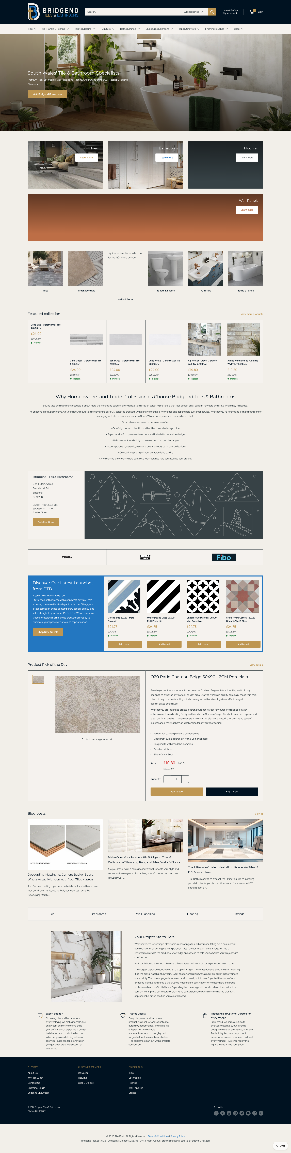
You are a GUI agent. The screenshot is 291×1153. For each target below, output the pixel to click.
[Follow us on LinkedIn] (261, 1113)
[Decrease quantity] (167, 779)
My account (230, 13)
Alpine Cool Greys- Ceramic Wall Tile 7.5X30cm (202, 362)
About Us (33, 1072)
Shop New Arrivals (48, 632)
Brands (239, 914)
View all (259, 813)
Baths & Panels (128, 28)
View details (257, 664)
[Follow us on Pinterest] (241, 1113)
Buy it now (232, 791)
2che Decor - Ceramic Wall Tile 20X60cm (86, 362)
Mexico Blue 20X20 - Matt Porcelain (121, 619)
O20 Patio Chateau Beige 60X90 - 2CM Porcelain (199, 676)
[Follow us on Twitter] (222, 1113)
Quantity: (156, 779)
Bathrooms (98, 914)
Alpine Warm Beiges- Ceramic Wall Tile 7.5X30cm (243, 362)
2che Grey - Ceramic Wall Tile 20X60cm (125, 362)
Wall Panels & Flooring (53, 28)
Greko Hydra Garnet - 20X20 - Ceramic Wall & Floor (241, 619)
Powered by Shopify (36, 1110)
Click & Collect (86, 1082)
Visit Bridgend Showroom (47, 93)
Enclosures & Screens (157, 28)
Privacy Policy (177, 1136)
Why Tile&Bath (35, 1077)
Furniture (106, 28)
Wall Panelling (145, 914)
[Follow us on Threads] (229, 1113)
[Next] (263, 273)
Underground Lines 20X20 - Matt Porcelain (161, 619)
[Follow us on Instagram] (235, 1113)
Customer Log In (36, 1087)
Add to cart (125, 643)
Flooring (192, 914)
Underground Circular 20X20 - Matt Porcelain (202, 619)
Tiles (30, 28)
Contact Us (34, 1082)
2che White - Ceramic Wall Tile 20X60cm (164, 362)
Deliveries (83, 1072)
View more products (252, 314)
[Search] (212, 12)
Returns (82, 1077)
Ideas (236, 28)
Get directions (46, 522)
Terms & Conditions (158, 1136)
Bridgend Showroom (38, 1092)
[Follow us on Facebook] (216, 1113)
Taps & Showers (187, 28)
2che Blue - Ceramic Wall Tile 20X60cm (46, 326)
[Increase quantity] (185, 779)
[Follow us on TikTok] (254, 1113)
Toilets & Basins (83, 28)
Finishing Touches (214, 28)
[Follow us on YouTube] (248, 1113)
